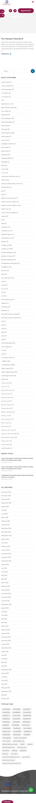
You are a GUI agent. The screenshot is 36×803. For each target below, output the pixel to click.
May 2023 (4, 575)
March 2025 (4, 517)
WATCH (3, 379)
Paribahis (4, 303)
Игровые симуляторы (6, 412)
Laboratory (4, 227)
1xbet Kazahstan (6, 133)
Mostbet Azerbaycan (7, 252)
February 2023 (5, 586)
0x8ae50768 (27, 715)
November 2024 (6, 532)
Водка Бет (5, 754)
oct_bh (3, 285)
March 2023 (4, 583)
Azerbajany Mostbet (7, 144)
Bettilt (3, 165)
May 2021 (4, 662)
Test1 (2, 350)
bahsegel (4, 162)
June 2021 (4, 659)
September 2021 (6, 648)
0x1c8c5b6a (16, 709)
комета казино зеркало (9, 760)
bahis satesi (4, 147)
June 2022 (4, 615)
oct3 (2, 296)
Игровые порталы (6, 408)
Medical (3, 242)
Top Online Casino (6, 357)
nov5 (2, 281)
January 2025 (5, 525)
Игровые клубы (5, 401)
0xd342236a (6, 735)
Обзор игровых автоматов (8, 437)
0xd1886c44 (27, 731)
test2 (2, 354)
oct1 (2, 292)
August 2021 (4, 651)
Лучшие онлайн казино (7, 430)
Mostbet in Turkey (6, 256)
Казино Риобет (5, 426)
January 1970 (5, 699)
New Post (4, 270)
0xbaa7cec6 (6, 731)
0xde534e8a (17, 735)
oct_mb (3, 289)
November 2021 (6, 641)
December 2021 (6, 637)
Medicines (23, 750)
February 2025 (5, 521)
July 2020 (4, 677)
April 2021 (4, 666)
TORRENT (4, 361)
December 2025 (6, 492)
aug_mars (4, 140)
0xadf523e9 (17, 728)
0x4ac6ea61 (27, 712)
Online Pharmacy (6, 299)
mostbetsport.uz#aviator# (9, 263)
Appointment (26, 11)
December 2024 (6, 528)
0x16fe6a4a (6, 719)
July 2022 (4, 612)
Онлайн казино (5, 444)
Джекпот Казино (5, 394)
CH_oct (3, 173)
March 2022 (4, 626)
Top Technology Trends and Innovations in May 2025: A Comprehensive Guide (17, 459)
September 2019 (6, 691)
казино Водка (26, 757)
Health (22, 744)
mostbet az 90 (5, 249)
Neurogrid (14, 791)
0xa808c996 (6, 728)
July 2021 (4, 655)
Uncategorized (5, 365)
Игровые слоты (5, 415)
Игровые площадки (6, 405)
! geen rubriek (5, 82)
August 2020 (5, 673)
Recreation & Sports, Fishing (9, 314)
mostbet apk (5, 245)
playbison (4, 310)
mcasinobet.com (6, 238)
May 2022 (4, 619)
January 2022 (5, 633)
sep (2, 321)
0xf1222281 (27, 735)
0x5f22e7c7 (6, 715)
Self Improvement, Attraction (10, 318)
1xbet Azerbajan (6, 118)
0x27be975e (16, 719)
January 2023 (5, 590)
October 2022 (5, 601)
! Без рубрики (5, 97)
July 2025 (4, 510)
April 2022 (4, 622)
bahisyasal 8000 (6, 158)
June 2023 (4, 572)
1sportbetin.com (6, 104)
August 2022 (5, 608)
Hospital (3, 216)
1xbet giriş (4, 129)
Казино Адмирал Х (6, 419)
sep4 (2, 336)
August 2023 (5, 564)
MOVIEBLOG (4, 267)
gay (2, 191)
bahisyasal (4, 155)
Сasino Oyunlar (5, 448)
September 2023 (6, 561)
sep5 (2, 339)
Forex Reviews (5, 187)
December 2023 (6, 554)
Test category (5, 347)
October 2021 (5, 644)
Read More (5, 54)
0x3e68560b (16, 712)
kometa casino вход (9, 747)
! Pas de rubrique (6, 89)
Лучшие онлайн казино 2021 (9, 434)
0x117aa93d (16, 722)
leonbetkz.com (5, 231)
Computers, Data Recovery (9, 176)
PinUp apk (4, 307)
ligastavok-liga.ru (6, 234)
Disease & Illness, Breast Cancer (11, 184)
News (2, 274)
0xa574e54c (26, 725)
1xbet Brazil (4, 126)
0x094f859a (6, 709)
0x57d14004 (6, 722)
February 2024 (5, 546)
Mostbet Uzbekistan (7, 260)
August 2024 (5, 539)
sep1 (2, 325)
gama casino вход (18, 741)
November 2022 (6, 597)
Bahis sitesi (4, 151)
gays (2, 194)
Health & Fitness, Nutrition (9, 202)
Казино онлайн (5, 423)
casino (3, 169)
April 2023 (4, 579)
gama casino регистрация (10, 744)
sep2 (2, 328)
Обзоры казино (5, 441)
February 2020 (5, 688)
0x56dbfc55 (26, 719)
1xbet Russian (5, 136)
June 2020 (4, 680)
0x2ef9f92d (6, 712)
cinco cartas (6, 741)
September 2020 (6, 670)
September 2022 (6, 604)
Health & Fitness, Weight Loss (10, 205)
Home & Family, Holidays (8, 213)
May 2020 (4, 684)
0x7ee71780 (16, 715)
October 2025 (5, 499)
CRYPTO (3, 180)
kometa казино (22, 747)
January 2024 (5, 550)
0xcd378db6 (17, 731)
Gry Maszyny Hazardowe (12, 38)
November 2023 (6, 557)
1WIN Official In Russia (7, 107)
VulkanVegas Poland (7, 376)
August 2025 (5, 506)
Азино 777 (4, 386)
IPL (2, 220)
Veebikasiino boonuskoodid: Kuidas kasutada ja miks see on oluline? (17, 476)
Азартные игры (5, 383)
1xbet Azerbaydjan (6, 122)
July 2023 (4, 568)
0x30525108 (15, 725)
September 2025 (6, 503)
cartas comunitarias (20, 738)
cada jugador (7, 738)
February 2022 (5, 630)
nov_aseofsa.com (6, 278)
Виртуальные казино (6, 390)
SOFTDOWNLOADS (6, 343)
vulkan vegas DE (6, 368)
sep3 (2, 332)
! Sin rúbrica (4, 93)
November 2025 (6, 496)
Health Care (5, 209)
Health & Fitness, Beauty (8, 198)
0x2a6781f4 (26, 709)
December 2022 (6, 593)
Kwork (3, 223)
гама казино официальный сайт (11, 757)
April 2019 (4, 695)
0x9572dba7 (26, 722)
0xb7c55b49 (27, 728)
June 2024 (4, 543)
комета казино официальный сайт (11, 763)
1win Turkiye (4, 111)
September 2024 (6, 535)
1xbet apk (4, 115)
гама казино (14, 754)
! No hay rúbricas (6, 86)
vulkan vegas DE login (7, 372)
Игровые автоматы (6, 397)
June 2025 (4, 514)
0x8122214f (6, 725)
